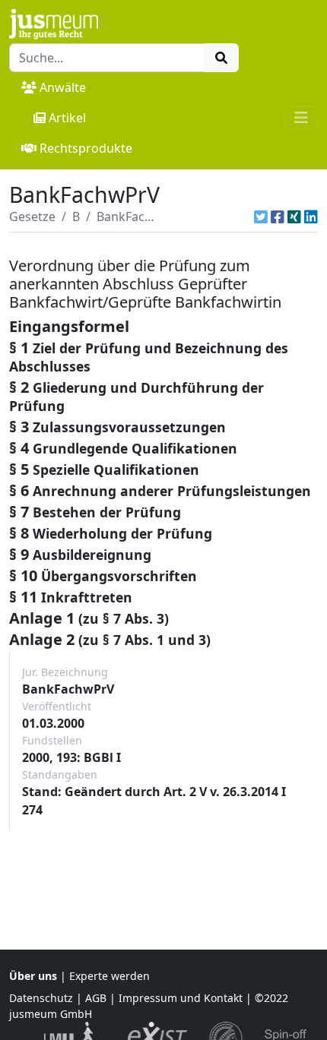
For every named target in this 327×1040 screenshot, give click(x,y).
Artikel (67, 117)
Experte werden (109, 976)
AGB (95, 998)
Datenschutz (41, 998)
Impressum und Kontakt (181, 998)
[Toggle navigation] (301, 117)
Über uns (33, 976)
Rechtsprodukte (86, 148)
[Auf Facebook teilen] (277, 216)
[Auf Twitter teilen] (261, 216)
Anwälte (63, 87)
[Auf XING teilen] (294, 216)
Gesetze (32, 216)
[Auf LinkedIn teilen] (311, 216)
